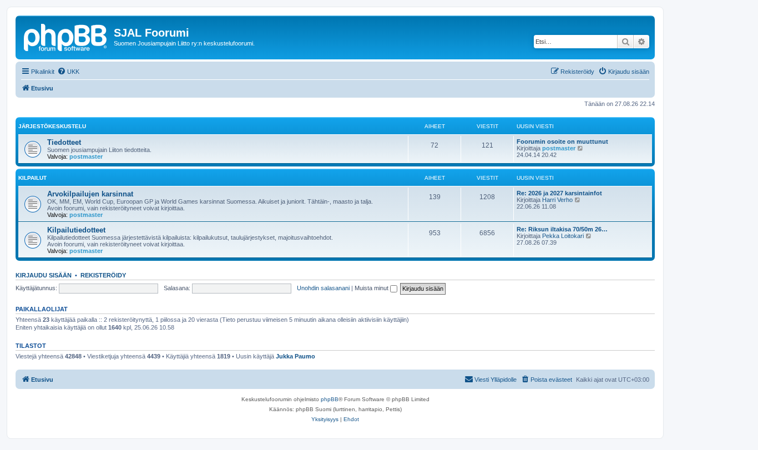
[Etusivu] (66, 36)
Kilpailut (32, 178)
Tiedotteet (64, 142)
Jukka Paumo (295, 356)
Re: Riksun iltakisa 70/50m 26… (562, 229)
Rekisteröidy (103, 275)
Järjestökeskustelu (52, 126)
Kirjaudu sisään (44, 275)
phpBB (329, 399)
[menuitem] (68, 71)
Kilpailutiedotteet (76, 230)
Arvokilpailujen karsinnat (90, 194)
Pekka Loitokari (563, 235)
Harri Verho (557, 199)
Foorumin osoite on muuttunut (562, 141)
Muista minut (372, 288)
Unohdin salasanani (323, 288)
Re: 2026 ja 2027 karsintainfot (559, 193)
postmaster (86, 156)
